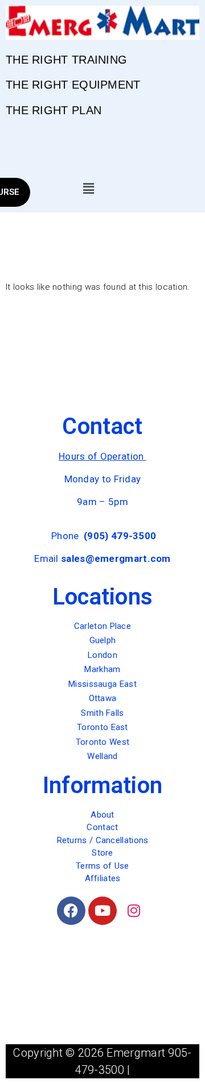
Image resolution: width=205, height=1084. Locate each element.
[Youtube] (102, 911)
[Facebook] (71, 911)
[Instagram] (134, 911)
